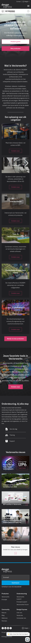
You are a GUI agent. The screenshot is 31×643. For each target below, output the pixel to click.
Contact (18, 1)
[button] (25, 1)
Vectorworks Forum (23, 604)
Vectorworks (5, 597)
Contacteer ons (21, 618)
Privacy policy (6, 632)
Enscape (4, 599)
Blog (3, 615)
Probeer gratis (15, 42)
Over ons (19, 613)
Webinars (5, 618)
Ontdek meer (15, 387)
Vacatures (20, 615)
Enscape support (22, 602)
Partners (4, 621)
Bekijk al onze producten (15, 339)
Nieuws (4, 613)
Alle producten (15, 48)
